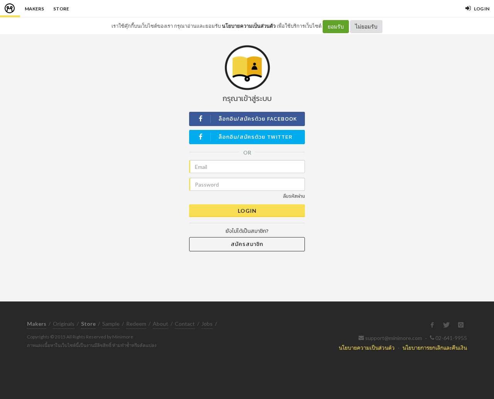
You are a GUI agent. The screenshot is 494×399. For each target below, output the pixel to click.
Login (247, 210)
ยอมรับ (336, 26)
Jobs (207, 323)
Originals (63, 323)
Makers (34, 9)
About (160, 323)
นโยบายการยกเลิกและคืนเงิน (435, 347)
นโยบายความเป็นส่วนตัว (249, 26)
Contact (185, 323)
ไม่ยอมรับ (366, 26)
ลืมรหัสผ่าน (294, 196)
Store (61, 9)
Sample (111, 323)
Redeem (136, 323)
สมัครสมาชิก (247, 244)
